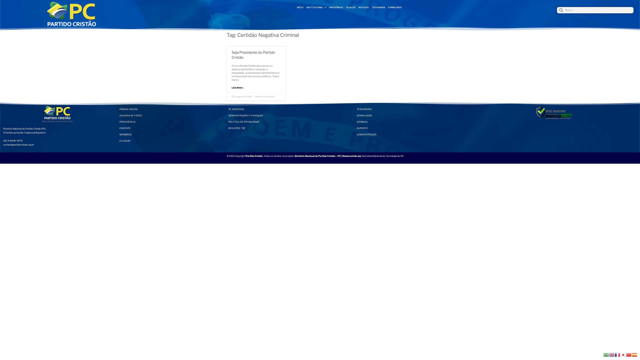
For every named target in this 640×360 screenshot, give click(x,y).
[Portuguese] (606, 354)
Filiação (351, 7)
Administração (366, 134)
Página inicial (129, 109)
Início (300, 7)
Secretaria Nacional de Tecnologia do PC (383, 156)
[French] (617, 354)
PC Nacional (236, 109)
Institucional (314, 7)
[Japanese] (623, 354)
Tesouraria (378, 7)
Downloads (395, 7)
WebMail (362, 121)
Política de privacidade (244, 121)
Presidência (336, 7)
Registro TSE (237, 128)
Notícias (363, 7)
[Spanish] (635, 354)
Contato (125, 128)
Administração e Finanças (245, 115)
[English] (612, 354)
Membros (126, 134)
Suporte (362, 128)
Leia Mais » (238, 87)
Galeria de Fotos (131, 115)
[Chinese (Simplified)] (629, 354)
